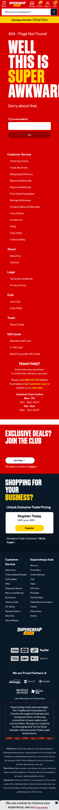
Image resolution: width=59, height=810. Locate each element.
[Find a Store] (40, 3)
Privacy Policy (42, 807)
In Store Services (37, 574)
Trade (32, 583)
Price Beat (34, 592)
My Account (10, 597)
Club (32, 579)
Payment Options (12, 611)
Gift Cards (34, 588)
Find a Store (17, 213)
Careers (14, 262)
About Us (15, 255)
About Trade (17, 324)
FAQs (13, 226)
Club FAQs (16, 233)
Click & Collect (36, 597)
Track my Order (19, 167)
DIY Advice (10, 606)
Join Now (18, 460)
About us (34, 565)
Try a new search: (18, 119)
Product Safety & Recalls (16, 574)
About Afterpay (12, 620)
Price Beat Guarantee (22, 193)
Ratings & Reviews (20, 200)
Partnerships (35, 611)
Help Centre (10, 570)
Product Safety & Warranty (25, 206)
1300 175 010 (31, 379)
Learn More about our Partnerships (29, 698)
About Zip (9, 615)
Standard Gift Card (20, 340)
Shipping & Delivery (21, 174)
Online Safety (17, 239)
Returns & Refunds (20, 180)
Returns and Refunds (14, 592)
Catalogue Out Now (29, 19)
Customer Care (38, 383)
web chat (37, 387)
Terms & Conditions (21, 278)
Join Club (15, 301)
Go (29, 134)
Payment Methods (20, 187)
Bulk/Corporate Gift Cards (25, 353)
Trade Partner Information (41, 602)
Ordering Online (19, 161)
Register (29, 528)
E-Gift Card (16, 347)
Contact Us (16, 219)
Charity (33, 615)
